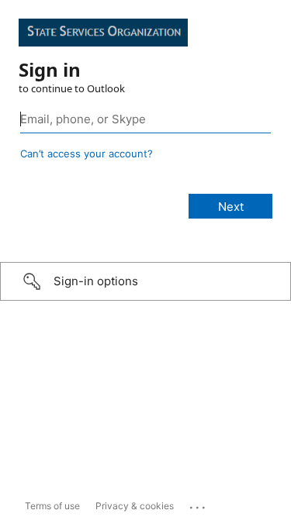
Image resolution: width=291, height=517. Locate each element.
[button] (145, 281)
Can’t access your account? (86, 153)
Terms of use (52, 506)
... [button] (198, 504)
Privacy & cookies (134, 506)
